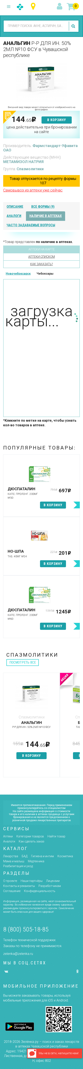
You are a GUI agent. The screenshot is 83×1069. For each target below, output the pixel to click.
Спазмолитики (30, 169)
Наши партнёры (32, 881)
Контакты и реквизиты (19, 886)
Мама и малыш (13, 861)
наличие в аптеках (45, 216)
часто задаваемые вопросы (31, 225)
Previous (6, 727)
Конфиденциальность (39, 891)
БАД (24, 856)
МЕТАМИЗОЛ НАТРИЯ (23, 161)
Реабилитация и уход (18, 866)
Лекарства (10, 856)
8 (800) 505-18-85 (26, 929)
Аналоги (9, 841)
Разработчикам (50, 886)
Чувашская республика (34, 6)
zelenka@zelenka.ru (18, 954)
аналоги (14, 216)
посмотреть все (22, 662)
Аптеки (8, 836)
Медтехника (36, 861)
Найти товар (56, 836)
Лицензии (53, 881)
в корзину (56, 120)
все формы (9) (42, 207)
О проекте (10, 881)
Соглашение (11, 891)
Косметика (65, 856)
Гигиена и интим (42, 856)
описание (15, 207)
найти (74, 26)
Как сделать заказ (31, 841)
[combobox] (35, 25)
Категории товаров (30, 836)
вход (60, 6)
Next (76, 727)
